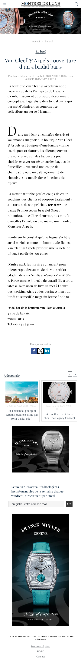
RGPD (40, 651)
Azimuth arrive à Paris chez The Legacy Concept (59, 416)
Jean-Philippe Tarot (23, 76)
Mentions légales (40, 646)
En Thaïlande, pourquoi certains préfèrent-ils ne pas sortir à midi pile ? (22, 414)
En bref (49, 41)
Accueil (36, 41)
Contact (40, 656)
